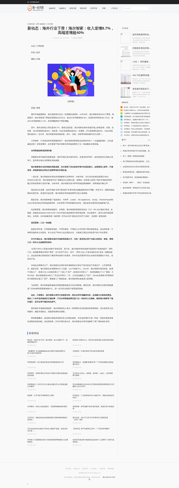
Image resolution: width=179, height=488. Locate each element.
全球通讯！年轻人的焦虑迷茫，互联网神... (137, 129)
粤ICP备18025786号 (108, 477)
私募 (104, 8)
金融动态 (52, 8)
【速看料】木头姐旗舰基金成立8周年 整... (137, 113)
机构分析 (83, 8)
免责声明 (102, 468)
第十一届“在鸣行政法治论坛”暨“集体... (137, 145)
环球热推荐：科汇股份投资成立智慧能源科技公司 (45, 362)
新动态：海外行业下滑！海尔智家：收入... (137, 107)
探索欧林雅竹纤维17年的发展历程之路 (137, 193)
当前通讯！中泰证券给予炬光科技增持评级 (88, 351)
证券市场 (93, 8)
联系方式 (85, 468)
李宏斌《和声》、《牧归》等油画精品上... (138, 182)
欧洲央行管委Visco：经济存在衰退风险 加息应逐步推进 (93, 340)
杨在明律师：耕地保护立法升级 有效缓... (138, 188)
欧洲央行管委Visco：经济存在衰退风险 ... (137, 110)
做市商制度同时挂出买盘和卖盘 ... (148, 34)
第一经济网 (35, 8)
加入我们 (94, 468)
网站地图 (111, 468)
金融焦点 (62, 8)
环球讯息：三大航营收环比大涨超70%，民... (138, 126)
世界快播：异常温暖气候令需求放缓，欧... (137, 132)
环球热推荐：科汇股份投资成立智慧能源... (137, 116)
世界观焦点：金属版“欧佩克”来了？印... (136, 119)
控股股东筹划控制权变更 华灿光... (148, 48)
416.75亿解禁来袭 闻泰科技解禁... (148, 75)
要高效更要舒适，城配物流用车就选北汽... (138, 172)
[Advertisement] (70, 453)
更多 (149, 140)
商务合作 (77, 468)
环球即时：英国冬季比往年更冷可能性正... (137, 123)
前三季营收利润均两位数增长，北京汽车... (138, 161)
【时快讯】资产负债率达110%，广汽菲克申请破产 (91, 429)
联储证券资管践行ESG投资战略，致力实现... (139, 151)
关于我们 (68, 468)
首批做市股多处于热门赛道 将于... (148, 89)
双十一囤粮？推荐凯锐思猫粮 (133, 156)
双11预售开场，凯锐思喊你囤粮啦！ (136, 177)
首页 (37, 24)
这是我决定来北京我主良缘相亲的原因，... (138, 167)
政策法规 (73, 8)
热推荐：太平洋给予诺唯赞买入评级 (40, 395)
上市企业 (114, 8)
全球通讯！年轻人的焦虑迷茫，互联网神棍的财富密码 (47, 406)
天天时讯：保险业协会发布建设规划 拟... (137, 135)
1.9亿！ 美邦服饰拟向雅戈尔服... (147, 62)
